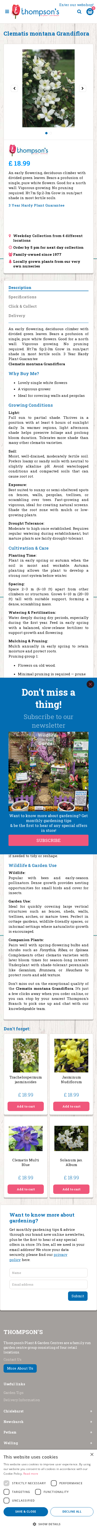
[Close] (90, 684)
